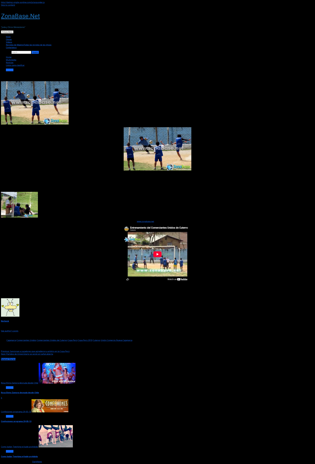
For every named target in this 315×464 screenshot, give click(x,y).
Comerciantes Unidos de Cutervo (52, 340)
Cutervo (96, 340)
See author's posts (9, 331)
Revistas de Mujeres (28, 45)
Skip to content (8, 5)
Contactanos (11, 47)
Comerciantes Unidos (26, 340)
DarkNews (37, 461)
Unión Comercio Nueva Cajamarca (116, 340)
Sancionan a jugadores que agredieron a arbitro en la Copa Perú (35, 351)
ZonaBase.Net (20, 16)
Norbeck (5, 321)
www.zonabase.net (145, 221)
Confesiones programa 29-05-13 (16, 411)
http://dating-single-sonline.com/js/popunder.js (23, 2)
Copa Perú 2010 (85, 340)
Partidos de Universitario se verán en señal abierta (27, 354)
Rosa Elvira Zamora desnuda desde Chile (19, 383)
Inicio (8, 37)
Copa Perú (72, 340)
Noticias (9, 70)
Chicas (9, 39)
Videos (9, 42)
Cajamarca (11, 340)
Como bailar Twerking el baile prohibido (19, 446)
